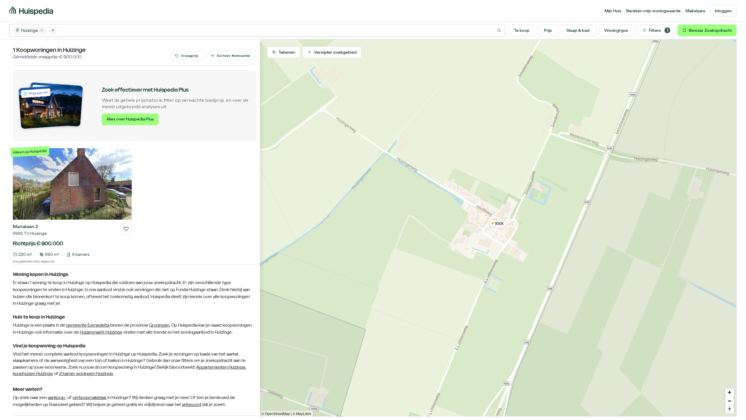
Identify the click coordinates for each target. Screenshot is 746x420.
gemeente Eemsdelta (87, 325)
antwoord (191, 404)
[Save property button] (126, 229)
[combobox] (281, 30)
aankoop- (57, 397)
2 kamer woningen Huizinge (86, 373)
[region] (498, 227)
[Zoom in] (729, 392)
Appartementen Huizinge (220, 367)
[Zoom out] (729, 401)
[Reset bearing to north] (729, 409)
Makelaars (695, 10)
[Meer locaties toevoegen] (53, 30)
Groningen (159, 325)
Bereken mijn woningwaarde (653, 10)
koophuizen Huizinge (33, 373)
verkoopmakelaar (90, 397)
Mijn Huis (613, 10)
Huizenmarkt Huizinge (101, 332)
